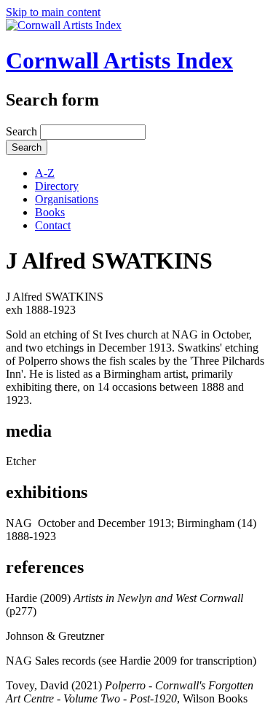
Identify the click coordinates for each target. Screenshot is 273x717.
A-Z (45, 173)
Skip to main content (53, 12)
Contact (53, 225)
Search (23, 131)
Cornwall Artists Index (119, 60)
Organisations (66, 199)
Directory (57, 186)
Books (50, 212)
